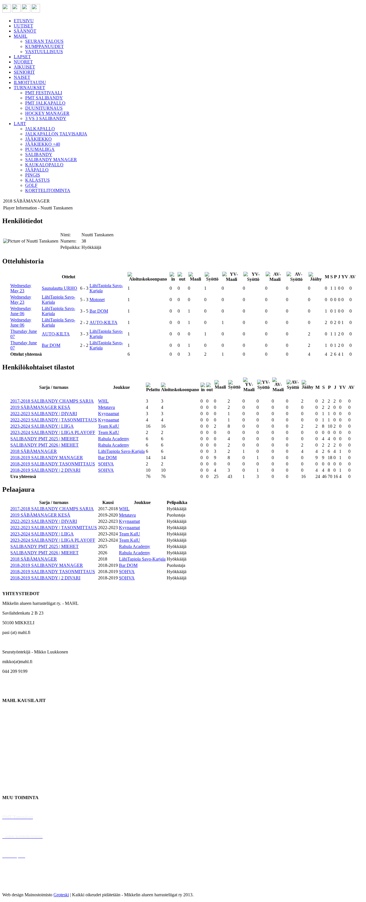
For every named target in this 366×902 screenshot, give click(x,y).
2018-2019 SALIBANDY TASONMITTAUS (52, 463)
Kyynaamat (108, 413)
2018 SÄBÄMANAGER (33, 451)
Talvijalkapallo (15, 758)
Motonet (97, 299)
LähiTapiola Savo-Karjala (121, 451)
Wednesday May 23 (20, 288)
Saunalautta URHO (59, 288)
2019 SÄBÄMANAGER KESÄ (40, 407)
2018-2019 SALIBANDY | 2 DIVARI (45, 470)
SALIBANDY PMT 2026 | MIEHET (44, 445)
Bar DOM (98, 311)
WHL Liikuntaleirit (20, 846)
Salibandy (11, 739)
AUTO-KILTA (103, 322)
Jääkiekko (11, 719)
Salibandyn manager (20, 749)
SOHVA (106, 463)
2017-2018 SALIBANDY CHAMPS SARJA (52, 401)
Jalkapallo (11, 729)
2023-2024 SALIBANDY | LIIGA (42, 426)
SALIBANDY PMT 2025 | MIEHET (44, 438)
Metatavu (106, 407)
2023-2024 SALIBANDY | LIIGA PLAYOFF (52, 432)
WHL (103, 401)
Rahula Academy (113, 438)
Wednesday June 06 (20, 311)
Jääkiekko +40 (15, 787)
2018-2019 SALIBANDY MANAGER (46, 457)
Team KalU (108, 426)
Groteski (61, 894)
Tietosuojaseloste (17, 885)
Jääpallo (9, 768)
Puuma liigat (13, 778)
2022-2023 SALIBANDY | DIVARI (43, 413)
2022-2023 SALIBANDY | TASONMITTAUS (53, 419)
